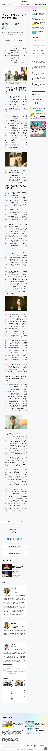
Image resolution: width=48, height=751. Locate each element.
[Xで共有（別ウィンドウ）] (11, 539)
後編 (7, 514)
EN (45, 1)
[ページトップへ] (45, 748)
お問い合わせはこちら (42, 746)
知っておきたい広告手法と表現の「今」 (38, 40)
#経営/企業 (13, 32)
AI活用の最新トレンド (35, 44)
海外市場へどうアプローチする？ (37, 50)
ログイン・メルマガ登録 (39, 4)
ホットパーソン (34, 90)
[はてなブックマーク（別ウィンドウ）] (17, 539)
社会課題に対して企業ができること (38, 53)
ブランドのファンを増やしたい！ (37, 47)
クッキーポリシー (36, 746)
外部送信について (29, 746)
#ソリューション (22, 34)
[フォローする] (13, 26)
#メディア (15, 36)
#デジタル (17, 34)
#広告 (9, 32)
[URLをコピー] (21, 539)
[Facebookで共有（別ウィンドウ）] (8, 539)
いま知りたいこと (35, 37)
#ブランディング (4, 36)
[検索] (33, 4)
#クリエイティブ (4, 34)
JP (44, 1)
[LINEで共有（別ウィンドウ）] (14, 539)
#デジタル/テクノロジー (19, 32)
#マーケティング (4, 32)
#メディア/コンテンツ (11, 34)
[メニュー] (45, 4)
